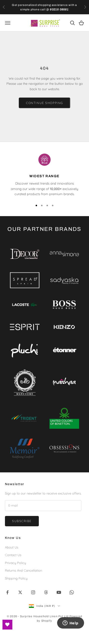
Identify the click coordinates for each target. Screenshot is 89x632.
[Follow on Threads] (46, 592)
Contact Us (13, 555)
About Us (11, 547)
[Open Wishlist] (7, 625)
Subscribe (22, 521)
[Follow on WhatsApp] (71, 592)
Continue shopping (44, 103)
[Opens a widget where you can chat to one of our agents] (70, 623)
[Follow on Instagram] (33, 592)
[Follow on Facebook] (7, 592)
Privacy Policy (15, 563)
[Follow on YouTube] (58, 592)
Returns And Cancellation (23, 570)
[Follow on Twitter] (20, 592)
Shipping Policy (16, 578)
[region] (44, 174)
